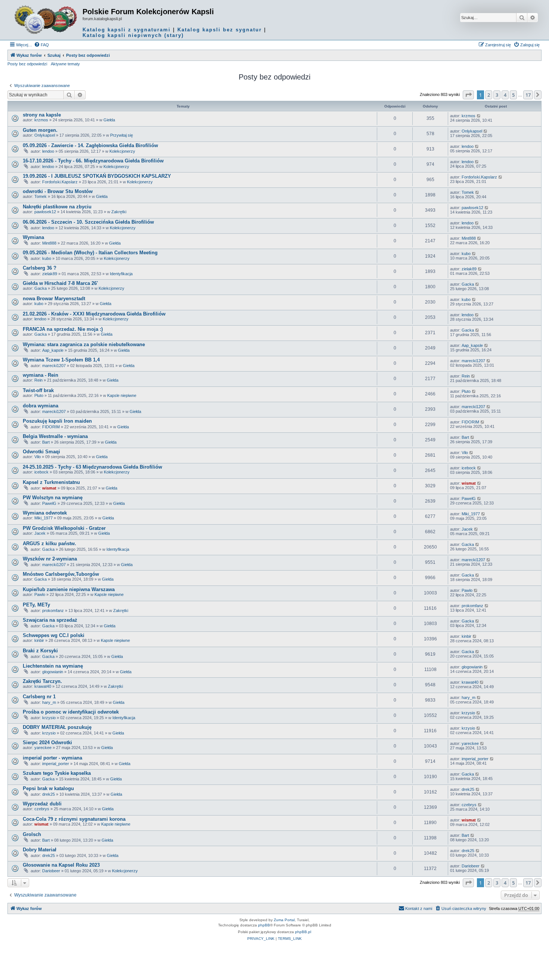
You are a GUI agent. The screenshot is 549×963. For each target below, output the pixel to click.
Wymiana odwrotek (45, 513)
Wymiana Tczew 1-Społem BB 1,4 (61, 360)
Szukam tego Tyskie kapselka (57, 773)
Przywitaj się (121, 135)
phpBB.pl (303, 932)
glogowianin (52, 672)
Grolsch (32, 834)
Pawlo (39, 594)
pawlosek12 (45, 211)
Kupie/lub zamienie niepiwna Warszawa (69, 589)
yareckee (43, 747)
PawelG (49, 503)
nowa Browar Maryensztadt (54, 298)
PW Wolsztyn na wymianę (53, 497)
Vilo (37, 456)
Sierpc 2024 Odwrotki (47, 742)
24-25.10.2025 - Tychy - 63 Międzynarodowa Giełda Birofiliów (92, 467)
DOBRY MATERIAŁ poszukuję (57, 727)
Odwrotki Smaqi (41, 451)
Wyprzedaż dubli (42, 804)
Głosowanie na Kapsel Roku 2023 (61, 865)
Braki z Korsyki (40, 650)
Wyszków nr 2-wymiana (50, 559)
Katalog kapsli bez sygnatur (219, 29)
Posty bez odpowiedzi (27, 64)
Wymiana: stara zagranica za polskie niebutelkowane (84, 344)
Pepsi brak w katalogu (48, 788)
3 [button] (497, 94)
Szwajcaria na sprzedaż (50, 620)
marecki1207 (54, 365)
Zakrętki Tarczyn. (42, 681)
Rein (38, 380)
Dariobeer (51, 871)
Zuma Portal (284, 920)
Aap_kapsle (52, 350)
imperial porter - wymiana (52, 758)
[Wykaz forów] (46, 20)
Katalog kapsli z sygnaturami (127, 29)
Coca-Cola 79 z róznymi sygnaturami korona (74, 819)
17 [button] (528, 94)
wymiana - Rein (40, 375)
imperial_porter (55, 763)
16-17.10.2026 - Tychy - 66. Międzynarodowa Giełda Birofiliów (93, 161)
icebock (41, 472)
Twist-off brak (38, 390)
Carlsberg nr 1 (39, 696)
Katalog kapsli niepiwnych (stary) (133, 35)
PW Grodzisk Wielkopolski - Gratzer (64, 528)
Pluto (38, 395)
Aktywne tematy (65, 64)
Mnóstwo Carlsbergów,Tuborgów (61, 574)
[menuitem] (41, 44)
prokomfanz (53, 610)
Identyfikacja (121, 273)
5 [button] (513, 94)
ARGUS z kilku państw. (49, 543)
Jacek (40, 533)
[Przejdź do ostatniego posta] (479, 116)
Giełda (109, 120)
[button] (468, 94)
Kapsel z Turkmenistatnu (51, 482)
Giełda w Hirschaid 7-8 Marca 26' (60, 283)
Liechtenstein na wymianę (53, 666)
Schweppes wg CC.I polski (53, 635)
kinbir (39, 640)
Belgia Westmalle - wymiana (55, 436)
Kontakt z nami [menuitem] (418, 908)
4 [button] (505, 94)
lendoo (48, 151)
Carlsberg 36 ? (39, 268)
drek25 (48, 794)
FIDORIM (51, 427)
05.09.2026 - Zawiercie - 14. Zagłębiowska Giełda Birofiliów (90, 145)
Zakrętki (118, 211)
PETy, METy (36, 605)
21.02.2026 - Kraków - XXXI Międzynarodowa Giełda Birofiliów (94, 314)
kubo (46, 258)
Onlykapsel (44, 135)
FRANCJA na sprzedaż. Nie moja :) (63, 329)
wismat (49, 488)
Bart (46, 442)
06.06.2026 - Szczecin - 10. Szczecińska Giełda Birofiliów (88, 222)
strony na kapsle (42, 115)
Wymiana (33, 237)
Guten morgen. (40, 130)
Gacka (40, 288)
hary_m (49, 702)
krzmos (41, 120)
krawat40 (42, 686)
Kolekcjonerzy (122, 151)
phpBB (264, 925)
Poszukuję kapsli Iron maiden (57, 421)
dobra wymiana (40, 406)
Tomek (40, 196)
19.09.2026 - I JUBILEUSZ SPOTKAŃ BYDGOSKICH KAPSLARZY (97, 176)
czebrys (41, 809)
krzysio (49, 717)
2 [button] (488, 94)
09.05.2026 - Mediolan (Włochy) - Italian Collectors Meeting (90, 252)
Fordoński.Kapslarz (60, 182)
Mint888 (49, 243)
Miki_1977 (43, 518)
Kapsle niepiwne (121, 395)
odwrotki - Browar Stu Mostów (58, 191)
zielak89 (49, 273)
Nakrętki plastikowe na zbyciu (57, 206)
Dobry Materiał (39, 849)
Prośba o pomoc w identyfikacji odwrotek (71, 712)
